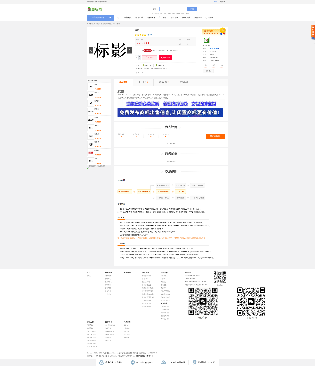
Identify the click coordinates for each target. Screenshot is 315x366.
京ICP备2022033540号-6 (144, 356)
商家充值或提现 (92, 347)
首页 (118, 17)
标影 (118, 24)
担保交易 (148, 65)
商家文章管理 (91, 337)
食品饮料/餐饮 (146, 276)
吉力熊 (96, 101)
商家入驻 (186, 17)
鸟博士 (96, 158)
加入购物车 (165, 57)
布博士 (96, 125)
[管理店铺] (170, 116)
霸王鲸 (96, 109)
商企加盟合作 (109, 331)
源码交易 (163, 285)
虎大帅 (96, 117)
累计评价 (143, 82)
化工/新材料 (146, 282)
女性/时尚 (108, 294)
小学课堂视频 (165, 310)
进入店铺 (208, 71)
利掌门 (96, 150)
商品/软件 (163, 17)
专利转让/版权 (146, 306)
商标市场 (151, 17)
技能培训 (163, 282)
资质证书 (108, 337)
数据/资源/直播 (165, 300)
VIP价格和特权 (110, 325)
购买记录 (164, 82)
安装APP (127, 325)
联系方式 (127, 337)
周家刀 (96, 134)
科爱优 (96, 142)
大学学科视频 (165, 313)
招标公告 (139, 17)
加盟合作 (198, 17)
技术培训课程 (165, 319)
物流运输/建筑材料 (108, 24)
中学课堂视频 (165, 306)
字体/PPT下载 (165, 291)
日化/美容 (145, 279)
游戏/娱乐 (108, 285)
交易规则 (184, 82)
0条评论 (149, 35)
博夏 (95, 84)
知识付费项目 (109, 334)
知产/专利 (108, 276)
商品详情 (123, 82)
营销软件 (163, 288)
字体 (161, 14)
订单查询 (209, 17)
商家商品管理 (91, 331)
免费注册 (223, 2)
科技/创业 (108, 291)
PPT (165, 14)
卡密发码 (163, 279)
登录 (215, 2)
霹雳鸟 (96, 92)
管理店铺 (90, 328)
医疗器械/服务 (146, 300)
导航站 (89, 276)
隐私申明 (108, 340)
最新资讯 (128, 17)
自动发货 (161, 65)
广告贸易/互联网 (147, 291)
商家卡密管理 (91, 340)
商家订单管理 (91, 334)
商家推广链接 (91, 343)
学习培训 (175, 17)
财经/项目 (108, 288)
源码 (173, 14)
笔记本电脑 (185, 14)
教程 (169, 14)
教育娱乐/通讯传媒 (148, 297)
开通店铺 (90, 325)
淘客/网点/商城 (165, 294)
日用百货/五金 (146, 285)
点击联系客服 (214, 60)
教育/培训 (108, 279)
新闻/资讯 (108, 282)
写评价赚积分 (215, 136)
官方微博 (127, 334)
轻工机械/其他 (146, 303)
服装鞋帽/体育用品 (148, 288)
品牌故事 (108, 328)
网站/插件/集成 (165, 297)
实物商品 (163, 276)
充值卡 (178, 14)
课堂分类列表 (165, 316)
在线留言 (127, 331)
